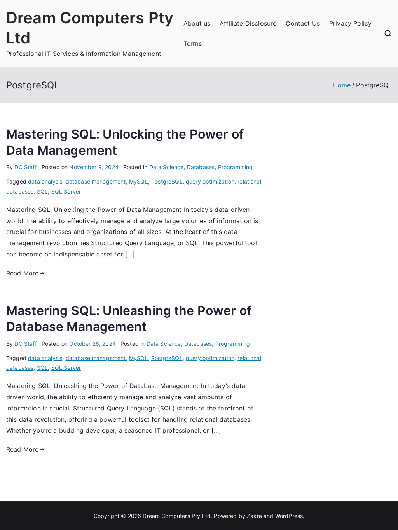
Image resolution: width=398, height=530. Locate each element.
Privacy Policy (350, 23)
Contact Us (303, 23)
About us (196, 23)
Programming (235, 167)
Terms (192, 43)
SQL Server (66, 191)
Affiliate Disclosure (248, 23)
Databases (201, 167)
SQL (42, 191)
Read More (22, 273)
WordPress (289, 516)
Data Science (166, 167)
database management (96, 181)
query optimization (210, 181)
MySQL (138, 181)
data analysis (45, 181)
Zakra (254, 516)
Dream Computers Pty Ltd (177, 516)
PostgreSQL (167, 181)
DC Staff (25, 167)
